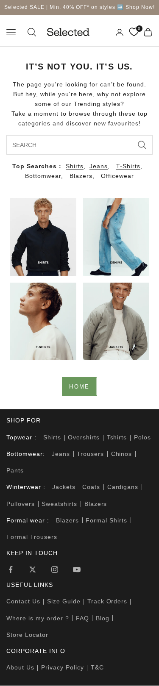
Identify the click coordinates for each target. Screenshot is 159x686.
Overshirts (84, 437)
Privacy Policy (62, 667)
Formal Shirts (106, 520)
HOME (79, 386)
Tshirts (117, 437)
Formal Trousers (31, 536)
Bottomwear (43, 175)
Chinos (121, 453)
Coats (91, 486)
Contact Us (23, 601)
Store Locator (27, 634)
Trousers (90, 453)
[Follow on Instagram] (54, 569)
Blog (102, 618)
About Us (20, 667)
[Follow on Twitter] (32, 569)
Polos (142, 437)
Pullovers (20, 503)
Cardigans (123, 486)
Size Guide (64, 601)
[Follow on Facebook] (10, 569)
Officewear (116, 175)
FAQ (82, 618)
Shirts (75, 166)
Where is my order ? (37, 618)
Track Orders (107, 601)
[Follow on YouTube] (77, 569)
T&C (97, 667)
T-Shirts (128, 166)
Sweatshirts (59, 503)
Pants (15, 470)
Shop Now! (140, 7)
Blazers (81, 175)
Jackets (63, 486)
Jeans (98, 166)
